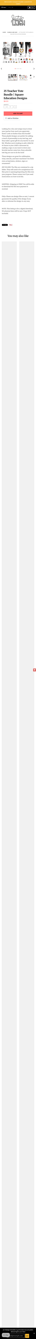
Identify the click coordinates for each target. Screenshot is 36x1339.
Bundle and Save (12, 32)
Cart (32, 7)
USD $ (10, 7)
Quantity (6, 104)
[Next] (34, 69)
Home (4, 32)
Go (27, 1336)
